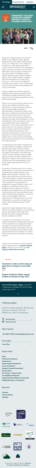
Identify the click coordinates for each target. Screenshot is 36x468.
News (21, 285)
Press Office (6, 344)
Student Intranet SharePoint (12, 368)
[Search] (33, 7)
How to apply (6, 341)
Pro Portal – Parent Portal (12, 373)
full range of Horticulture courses (15, 248)
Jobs (4, 356)
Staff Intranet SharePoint (11, 364)
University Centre (18, 2)
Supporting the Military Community (15, 378)
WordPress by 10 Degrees (21, 465)
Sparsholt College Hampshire (18, 7)
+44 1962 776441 (8, 334)
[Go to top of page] (18, 295)
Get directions (10, 319)
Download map (11, 322)
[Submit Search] (33, 7)
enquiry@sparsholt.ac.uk (25, 334)
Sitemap (5, 397)
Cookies (5, 392)
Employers (30, 2)
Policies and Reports (9, 359)
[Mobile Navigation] (3, 7)
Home (14, 285)
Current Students (8, 366)
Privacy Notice (7, 395)
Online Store (7, 371)
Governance (6, 361)
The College (6, 2)
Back (26, 48)
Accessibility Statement (11, 375)
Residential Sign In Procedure (13, 380)
